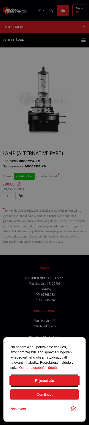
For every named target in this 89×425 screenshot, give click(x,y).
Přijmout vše (44, 380)
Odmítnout (44, 394)
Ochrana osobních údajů (38, 367)
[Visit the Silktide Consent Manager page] (73, 409)
